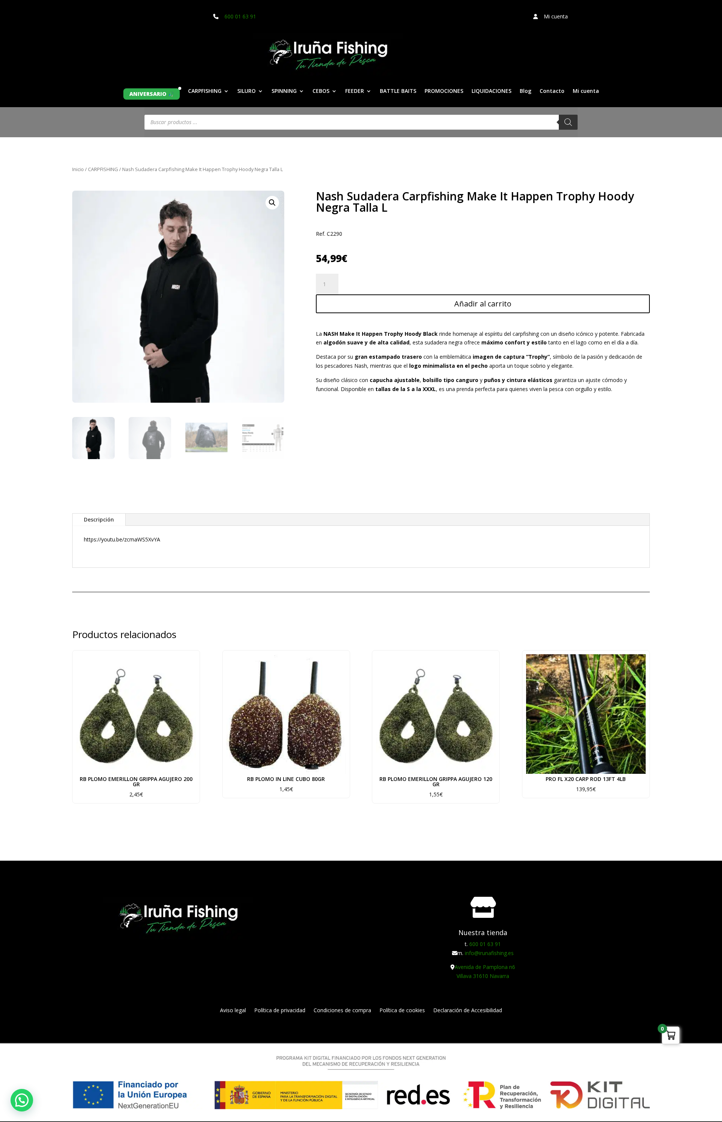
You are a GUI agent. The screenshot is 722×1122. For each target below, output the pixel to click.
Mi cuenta (586, 91)
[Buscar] (568, 122)
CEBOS (320, 91)
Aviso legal (233, 1011)
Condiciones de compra (342, 1011)
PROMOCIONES (444, 91)
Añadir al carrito (482, 304)
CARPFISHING (204, 91)
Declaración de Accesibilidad (467, 1011)
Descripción (99, 519)
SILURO (246, 91)
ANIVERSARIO (147, 93)
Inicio (78, 169)
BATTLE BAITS (398, 91)
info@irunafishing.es (489, 953)
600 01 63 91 (240, 16)
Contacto (552, 91)
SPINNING (284, 91)
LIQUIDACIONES (491, 91)
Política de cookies (402, 1011)
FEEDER (354, 91)
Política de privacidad (279, 1011)
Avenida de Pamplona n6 (485, 966)
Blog (525, 91)
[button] (272, 202)
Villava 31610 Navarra (483, 975)
